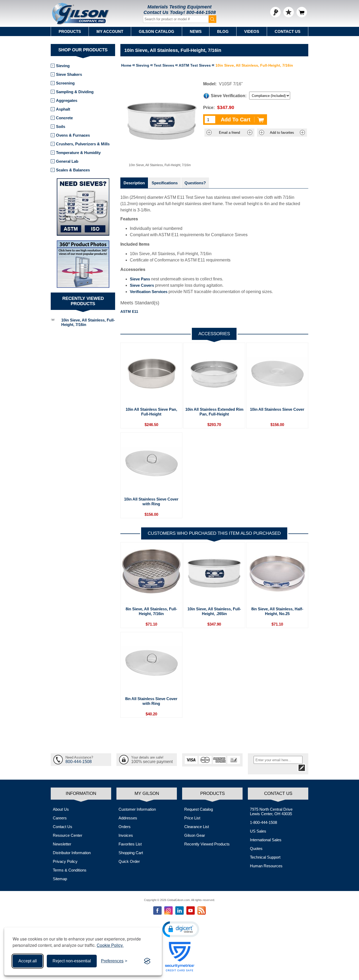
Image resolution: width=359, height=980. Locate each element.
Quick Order (129, 861)
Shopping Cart (131, 852)
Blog (223, 31)
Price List (192, 818)
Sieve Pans (140, 279)
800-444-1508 (201, 12)
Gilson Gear (194, 835)
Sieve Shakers (69, 74)
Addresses (128, 818)
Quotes (256, 848)
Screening (65, 83)
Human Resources (266, 866)
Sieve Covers (142, 285)
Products (70, 31)
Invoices (126, 835)
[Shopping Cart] (301, 12)
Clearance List (196, 826)
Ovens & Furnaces (73, 135)
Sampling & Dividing (75, 92)
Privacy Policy (65, 861)
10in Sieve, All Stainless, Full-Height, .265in (214, 611)
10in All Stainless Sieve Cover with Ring (151, 501)
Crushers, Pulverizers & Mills (83, 144)
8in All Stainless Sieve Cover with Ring (151, 701)
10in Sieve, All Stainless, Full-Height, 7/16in (88, 322)
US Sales (258, 831)
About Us (61, 809)
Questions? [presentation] (195, 183)
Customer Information (137, 809)
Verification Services (148, 291)
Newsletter (62, 844)
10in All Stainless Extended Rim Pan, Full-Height (214, 411)
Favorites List (130, 844)
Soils (60, 126)
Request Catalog (198, 809)
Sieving (63, 65)
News (196, 31)
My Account (109, 31)
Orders (125, 826)
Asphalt (63, 109)
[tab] (134, 182)
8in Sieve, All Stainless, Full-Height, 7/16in (151, 611)
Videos (251, 31)
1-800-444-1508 (263, 822)
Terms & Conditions (69, 870)
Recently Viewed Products (207, 844)
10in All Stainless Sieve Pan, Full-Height (151, 411)
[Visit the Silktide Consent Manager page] (147, 961)
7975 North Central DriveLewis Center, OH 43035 (271, 811)
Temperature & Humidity (78, 152)
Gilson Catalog (156, 31)
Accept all (27, 961)
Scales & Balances (73, 170)
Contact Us (287, 31)
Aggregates (66, 100)
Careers (60, 818)
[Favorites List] (288, 12)
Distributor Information (72, 852)
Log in (275, 12)
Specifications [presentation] (165, 183)
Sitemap (60, 879)
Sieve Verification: (229, 95)
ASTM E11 (129, 311)
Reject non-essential (72, 961)
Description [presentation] (134, 183)
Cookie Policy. (110, 945)
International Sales (265, 840)
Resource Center (67, 835)
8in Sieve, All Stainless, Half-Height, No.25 (277, 611)
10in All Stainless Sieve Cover (277, 409)
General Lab (67, 161)
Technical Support (265, 857)
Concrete (64, 118)
